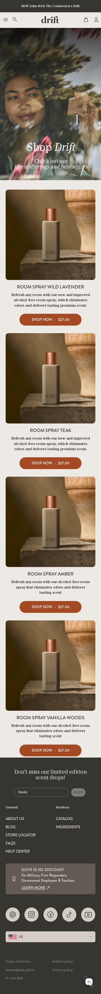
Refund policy (62, 961)
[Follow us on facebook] (50, 914)
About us (15, 818)
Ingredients (68, 827)
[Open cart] (86, 19)
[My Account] (95, 19)
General (12, 807)
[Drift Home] (50, 19)
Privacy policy (62, 970)
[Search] (14, 19)
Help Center (18, 851)
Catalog (64, 818)
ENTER (78, 792)
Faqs (11, 843)
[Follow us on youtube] (88, 914)
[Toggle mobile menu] (5, 19)
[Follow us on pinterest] (13, 914)
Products (62, 807)
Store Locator (21, 835)
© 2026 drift (14, 978)
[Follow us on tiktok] (69, 914)
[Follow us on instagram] (31, 914)
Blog (11, 827)
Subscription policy (20, 970)
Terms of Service (18, 961)
